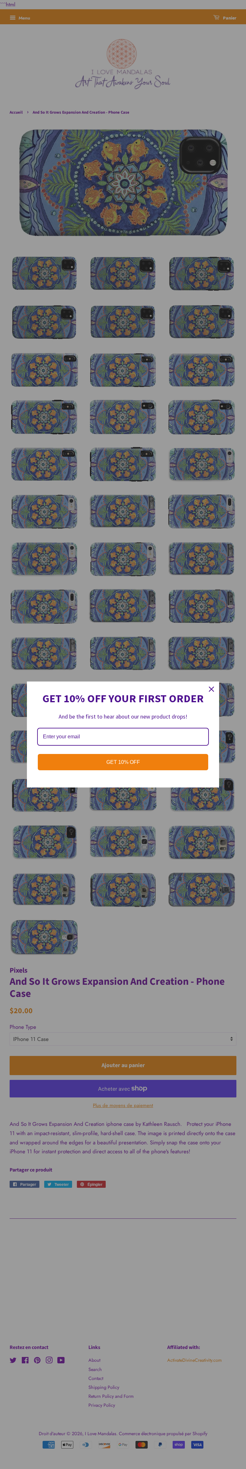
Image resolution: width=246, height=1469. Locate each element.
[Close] (211, 689)
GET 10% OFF (123, 762)
